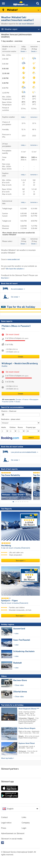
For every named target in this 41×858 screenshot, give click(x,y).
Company (26, 823)
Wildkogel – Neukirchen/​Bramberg (20, 363)
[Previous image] (3, 487)
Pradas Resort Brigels (27, 728)
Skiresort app (7, 782)
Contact (4, 817)
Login (24, 828)
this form (4, 278)
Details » (23, 51)
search (31, 437)
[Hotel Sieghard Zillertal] (5, 714)
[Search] (37, 3)
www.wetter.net (13, 259)
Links (24, 817)
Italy (3, 329)
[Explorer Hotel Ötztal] (5, 748)
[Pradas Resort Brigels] (5, 733)
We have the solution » (15, 269)
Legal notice (6, 823)
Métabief (12, 10)
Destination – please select (10, 419)
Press (3, 828)
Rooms (20, 427)
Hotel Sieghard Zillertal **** (29, 709)
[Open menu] (3, 3)
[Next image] (38, 487)
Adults (3, 427)
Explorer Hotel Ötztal (27, 743)
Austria (4, 366)
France (25, 399)
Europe (18, 399)
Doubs (17, 402)
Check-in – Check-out (8, 411)
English (10, 809)
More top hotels (7, 758)
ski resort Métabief (26, 24)
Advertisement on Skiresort (12, 833)
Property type (31, 427)
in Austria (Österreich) (22, 548)
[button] (10, 438)
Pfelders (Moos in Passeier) (16, 326)
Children (13, 427)
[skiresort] (20, 3)
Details (20, 357)
